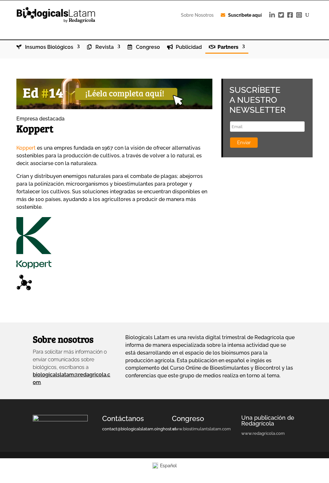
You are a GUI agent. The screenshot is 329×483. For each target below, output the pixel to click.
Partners (227, 47)
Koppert (26, 148)
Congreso (147, 47)
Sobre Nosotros (197, 15)
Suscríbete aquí (245, 15)
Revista (104, 47)
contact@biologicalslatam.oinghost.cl (139, 428)
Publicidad (188, 47)
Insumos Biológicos (48, 47)
